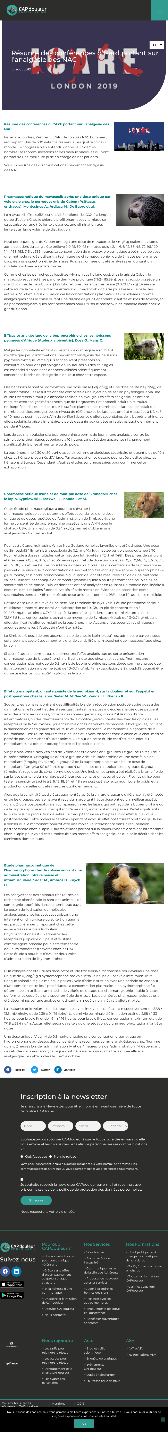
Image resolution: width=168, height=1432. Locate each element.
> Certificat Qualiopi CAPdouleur (140, 1289)
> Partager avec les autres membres (97, 1301)
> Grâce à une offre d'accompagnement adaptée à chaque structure (56, 1276)
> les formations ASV (141, 1354)
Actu (89, 1340)
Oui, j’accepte (36, 1156)
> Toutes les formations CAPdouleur (142, 1278)
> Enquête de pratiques (100, 1358)
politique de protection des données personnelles (100, 1189)
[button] (16, 1069)
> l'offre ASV (134, 1348)
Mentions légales (58, 1405)
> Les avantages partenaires (53, 1381)
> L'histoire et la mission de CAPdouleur (59, 1301)
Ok (84, 1423)
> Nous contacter (54, 1315)
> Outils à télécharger (99, 1375)
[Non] (163, 1419)
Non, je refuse (65, 1156)
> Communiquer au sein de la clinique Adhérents (101, 1270)
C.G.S (80, 1403)
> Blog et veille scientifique (94, 1350)
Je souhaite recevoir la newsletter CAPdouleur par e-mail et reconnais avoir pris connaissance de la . (81, 1187)
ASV (130, 1340)
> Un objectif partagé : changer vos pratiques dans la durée (142, 1256)
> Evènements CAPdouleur (94, 1367)
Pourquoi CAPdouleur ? (56, 1246)
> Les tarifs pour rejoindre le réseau (55, 1350)
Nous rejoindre (57, 1340)
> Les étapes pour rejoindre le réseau (55, 1360)
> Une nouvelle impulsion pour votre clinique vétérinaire (60, 1260)
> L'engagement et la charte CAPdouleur (57, 1371)
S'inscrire (36, 1200)
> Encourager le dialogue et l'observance (102, 1311)
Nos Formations (142, 1244)
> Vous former (94, 1252)
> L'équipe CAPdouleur (58, 1309)
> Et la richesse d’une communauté (57, 1291)
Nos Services (97, 1244)
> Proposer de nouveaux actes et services (101, 1280)
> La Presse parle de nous (102, 1381)
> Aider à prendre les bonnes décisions (98, 1291)
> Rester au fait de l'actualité (97, 1260)
